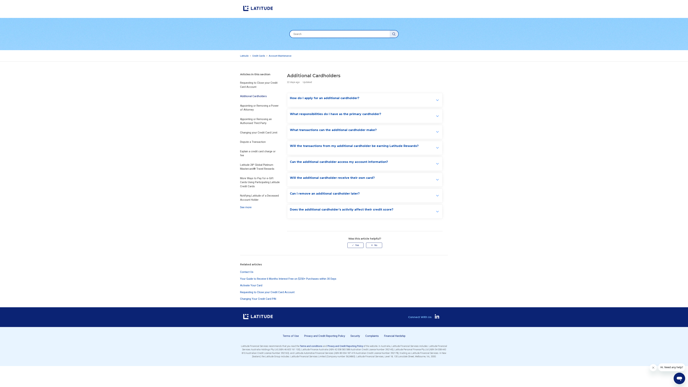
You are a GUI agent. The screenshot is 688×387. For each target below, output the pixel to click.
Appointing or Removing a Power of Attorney (259, 107)
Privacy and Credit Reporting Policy (324, 336)
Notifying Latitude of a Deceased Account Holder (259, 197)
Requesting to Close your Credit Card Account (259, 85)
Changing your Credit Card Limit (258, 132)
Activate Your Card (251, 285)
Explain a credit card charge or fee (258, 153)
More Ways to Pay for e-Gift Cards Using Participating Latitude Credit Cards (260, 182)
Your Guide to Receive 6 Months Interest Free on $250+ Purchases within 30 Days (288, 278)
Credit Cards (258, 55)
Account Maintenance (280, 55)
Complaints (372, 336)
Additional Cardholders (253, 96)
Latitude (244, 55)
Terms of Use (291, 336)
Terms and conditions (311, 346)
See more (246, 207)
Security (355, 336)
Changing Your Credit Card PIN (258, 298)
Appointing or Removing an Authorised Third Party (256, 121)
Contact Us (246, 272)
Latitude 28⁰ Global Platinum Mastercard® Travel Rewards (257, 167)
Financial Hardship (394, 336)
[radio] (355, 245)
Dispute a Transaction (253, 142)
